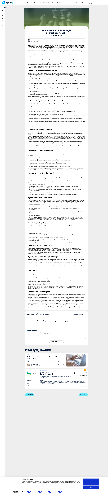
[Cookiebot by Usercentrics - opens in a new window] (15, 492)
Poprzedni (30, 394)
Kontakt (83, 375)
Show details (66, 491)
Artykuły (35, 2)
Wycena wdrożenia (52, 2)
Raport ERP (42, 2)
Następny (82, 394)
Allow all (91, 480)
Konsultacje (61, 2)
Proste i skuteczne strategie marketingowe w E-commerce (49, 6)
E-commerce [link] (33, 45)
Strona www (75, 376)
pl (82, 2)
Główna (28, 2)
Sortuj (75, 314)
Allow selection (91, 483)
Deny (91, 487)
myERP (28, 6)
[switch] (40, 492)
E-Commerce (30, 354)
